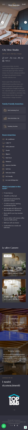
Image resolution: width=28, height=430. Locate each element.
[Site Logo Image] (14, 5)
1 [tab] (11, 42)
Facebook (14, 425)
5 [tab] (16, 42)
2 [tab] (12, 42)
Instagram (17, 425)
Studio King (8, 270)
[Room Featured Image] (14, 265)
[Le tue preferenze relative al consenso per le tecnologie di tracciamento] (25, 427)
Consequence (17, 420)
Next (25, 22)
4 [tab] (15, 42)
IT (25, 4)
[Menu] (3, 4)
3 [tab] (14, 42)
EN (23, 4)
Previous (2, 22)
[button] (14, 333)
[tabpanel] (14, 402)
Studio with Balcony (12, 296)
